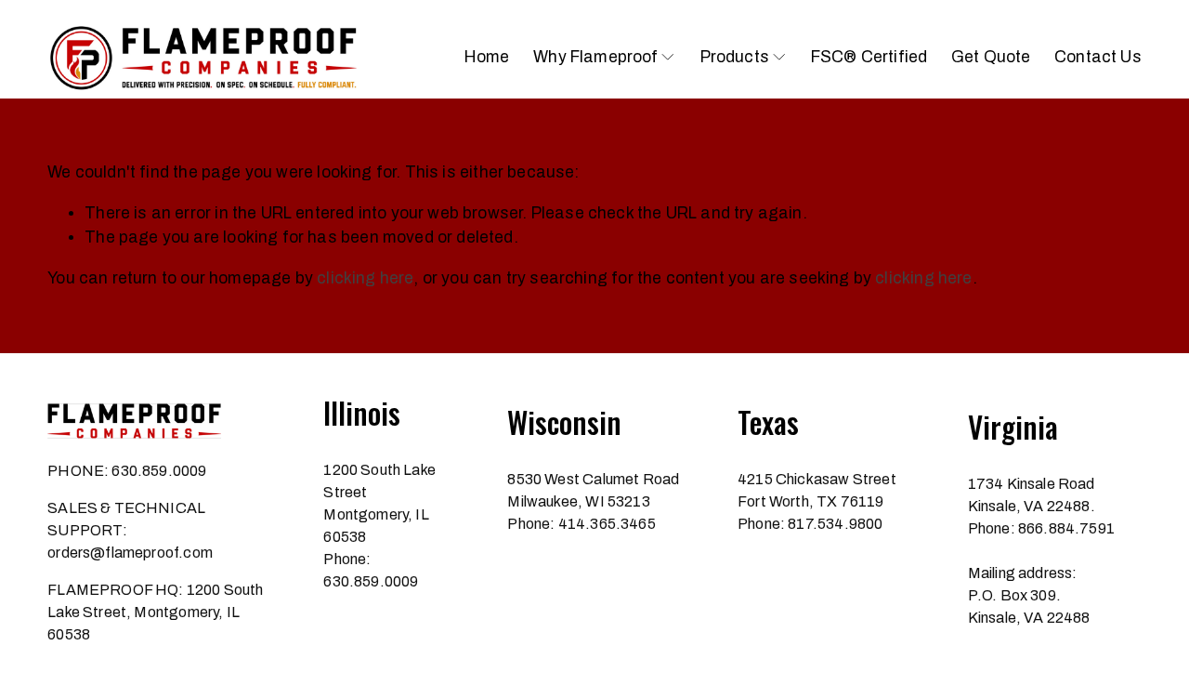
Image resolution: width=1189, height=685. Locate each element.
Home (487, 57)
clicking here (365, 278)
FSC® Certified (869, 57)
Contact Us (1098, 57)
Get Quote (991, 57)
